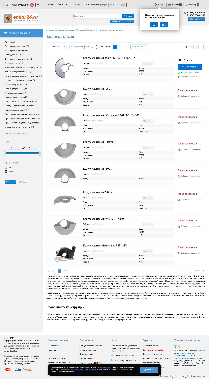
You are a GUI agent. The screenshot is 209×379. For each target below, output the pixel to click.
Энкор (11, 168)
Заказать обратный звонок (124, 361)
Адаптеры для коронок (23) (17, 46)
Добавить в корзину (189, 67)
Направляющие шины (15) (16, 97)
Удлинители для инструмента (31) (19, 127)
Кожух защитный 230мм (98, 192)
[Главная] (6, 5)
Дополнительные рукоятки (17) (18, 59)
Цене (66, 47)
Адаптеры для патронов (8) (16, 51)
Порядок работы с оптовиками (156, 359)
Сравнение (179, 376)
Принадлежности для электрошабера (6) (23, 119)
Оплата (40, 5)
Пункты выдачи (64, 5)
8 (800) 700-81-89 (196, 15)
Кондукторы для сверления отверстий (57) (23, 76)
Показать (11, 182)
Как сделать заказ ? (150, 346)
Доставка (77, 5)
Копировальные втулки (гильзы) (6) (20, 80)
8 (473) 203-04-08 (196, 13)
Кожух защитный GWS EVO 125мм (104, 219)
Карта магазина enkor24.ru (59, 363)
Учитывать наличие (140, 47)
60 (120, 47)
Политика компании (151, 363)
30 (115, 47)
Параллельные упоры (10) (16, 110)
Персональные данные (152, 354)
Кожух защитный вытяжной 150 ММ (105, 245)
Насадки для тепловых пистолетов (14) (22, 102)
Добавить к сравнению (191, 77)
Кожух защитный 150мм (98, 168)
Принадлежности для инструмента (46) (22, 114)
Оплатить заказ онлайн (122, 21)
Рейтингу (89, 47)
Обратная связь (196, 19)
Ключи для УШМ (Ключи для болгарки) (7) (23, 68)
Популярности (77, 47)
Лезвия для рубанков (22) (16, 89)
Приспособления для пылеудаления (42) (22, 123)
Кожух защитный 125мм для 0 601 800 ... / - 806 (111, 115)
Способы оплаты (86, 363)
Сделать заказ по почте (123, 356)
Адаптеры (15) (11, 42)
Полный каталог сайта (57, 359)
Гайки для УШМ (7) (13, 55)
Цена (7, 142)
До (23, 148)
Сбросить (24, 182)
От (6, 148)
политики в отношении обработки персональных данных (189, 353)
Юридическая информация (96, 5)
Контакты (50, 5)
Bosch (11, 171)
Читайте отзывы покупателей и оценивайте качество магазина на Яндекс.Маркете (125, 348)
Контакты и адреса (87, 350)
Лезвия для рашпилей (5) (16, 85)
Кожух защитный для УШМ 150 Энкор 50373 (109, 58)
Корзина (176, 5)
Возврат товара (86, 359)
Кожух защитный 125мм (98, 88)
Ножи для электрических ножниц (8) (21, 106)
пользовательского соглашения (188, 358)
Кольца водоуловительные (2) (18, 72)
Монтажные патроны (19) (15, 93)
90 (125, 47)
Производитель (12, 163)
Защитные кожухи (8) (14, 63)
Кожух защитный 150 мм (98, 142)
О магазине (53, 346)
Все (66, 271)
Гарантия (114, 5)
